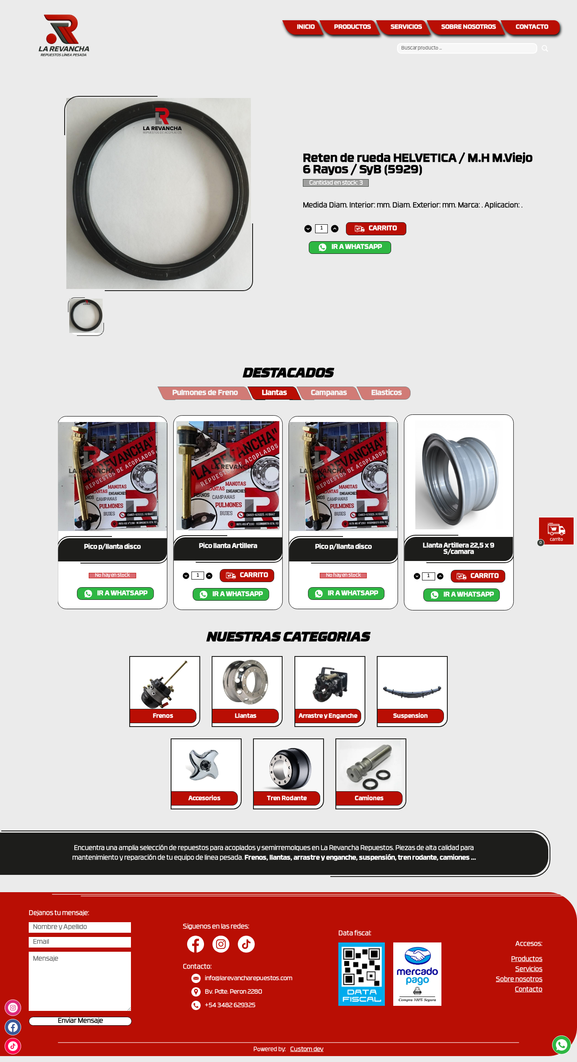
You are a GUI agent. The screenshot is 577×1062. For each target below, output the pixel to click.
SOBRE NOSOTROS (468, 27)
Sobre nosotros (519, 980)
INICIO (306, 27)
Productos (526, 959)
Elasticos (386, 393)
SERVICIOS (406, 27)
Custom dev (307, 1049)
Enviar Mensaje (80, 1021)
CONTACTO (532, 27)
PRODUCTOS (352, 27)
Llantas (274, 393)
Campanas (329, 393)
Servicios (528, 970)
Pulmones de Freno (205, 393)
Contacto (528, 990)
